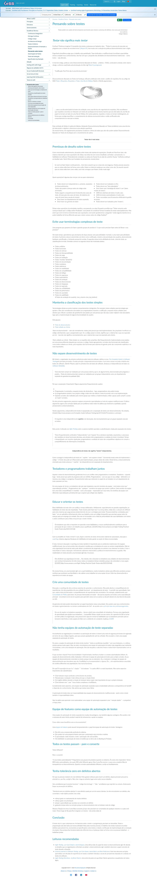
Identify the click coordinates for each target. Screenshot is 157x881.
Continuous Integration (35, 33)
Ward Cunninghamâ (95, 65)
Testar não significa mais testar (35, 86)
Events (86, 5)
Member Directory (78, 871)
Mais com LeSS (20, 3)
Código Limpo (32, 39)
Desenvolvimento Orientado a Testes (37, 47)
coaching (55, 539)
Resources (93, 5)
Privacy (69, 871)
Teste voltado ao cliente (62, 327)
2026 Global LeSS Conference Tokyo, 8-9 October (27, 8)
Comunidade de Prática (59, 594)
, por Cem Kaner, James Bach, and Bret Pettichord (82, 851)
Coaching (80, 5)
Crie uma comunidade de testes (35, 103)
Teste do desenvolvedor (62, 325)
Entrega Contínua (33, 36)
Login (118, 1)
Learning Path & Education (35, 77)
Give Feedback (127, 20)
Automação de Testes (34, 54)
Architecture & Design (35, 41)
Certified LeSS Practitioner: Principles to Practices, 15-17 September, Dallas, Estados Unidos (40, 10)
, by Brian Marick (68, 858)
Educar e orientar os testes (34, 101)
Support (86, 871)
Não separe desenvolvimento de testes (37, 96)
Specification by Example (35, 59)
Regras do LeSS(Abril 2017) (35, 68)
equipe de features (62, 727)
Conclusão (30, 118)
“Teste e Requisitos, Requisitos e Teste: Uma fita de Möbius (74, 81)
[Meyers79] (83, 48)
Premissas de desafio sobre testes (36, 88)
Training (72, 5)
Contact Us (93, 871)
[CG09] (111, 619)
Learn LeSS (64, 5)
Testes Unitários (33, 44)
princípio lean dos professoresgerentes (116, 606)
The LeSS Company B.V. (80, 867)
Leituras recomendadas (33, 120)
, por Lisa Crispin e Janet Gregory (69, 845)
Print (120, 20)
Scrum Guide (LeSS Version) (35, 71)
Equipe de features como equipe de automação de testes (36, 109)
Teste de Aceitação (33, 56)
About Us (63, 871)
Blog (123, 1)
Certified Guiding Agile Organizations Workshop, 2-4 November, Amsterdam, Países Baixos (99, 10)
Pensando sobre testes (35, 51)
